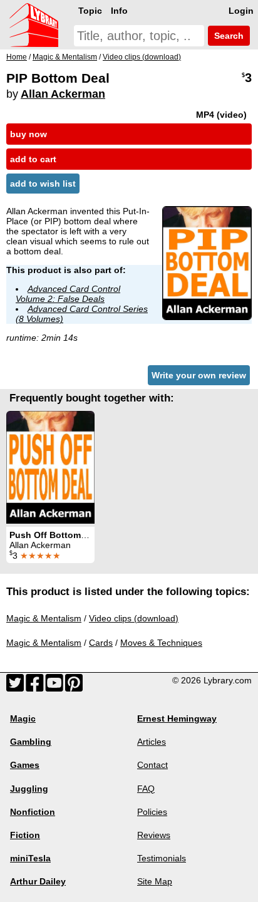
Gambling (30, 742)
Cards (101, 643)
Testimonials (161, 858)
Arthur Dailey (38, 881)
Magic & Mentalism (43, 618)
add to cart (33, 159)
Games (24, 765)
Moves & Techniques (161, 643)
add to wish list (43, 184)
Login (241, 11)
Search (228, 36)
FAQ (146, 789)
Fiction (25, 835)
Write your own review (199, 375)
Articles (151, 742)
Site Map (154, 881)
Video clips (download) (133, 618)
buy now (28, 134)
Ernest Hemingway (177, 718)
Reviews (153, 835)
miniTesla (30, 858)
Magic (23, 718)
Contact (152, 765)
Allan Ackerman (63, 94)
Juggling (29, 789)
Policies (152, 812)
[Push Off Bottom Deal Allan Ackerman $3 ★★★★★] (50, 467)
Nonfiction (32, 812)
